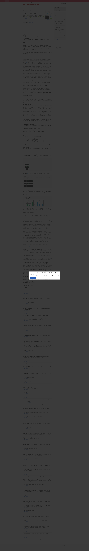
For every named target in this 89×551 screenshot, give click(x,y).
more (33, 274)
